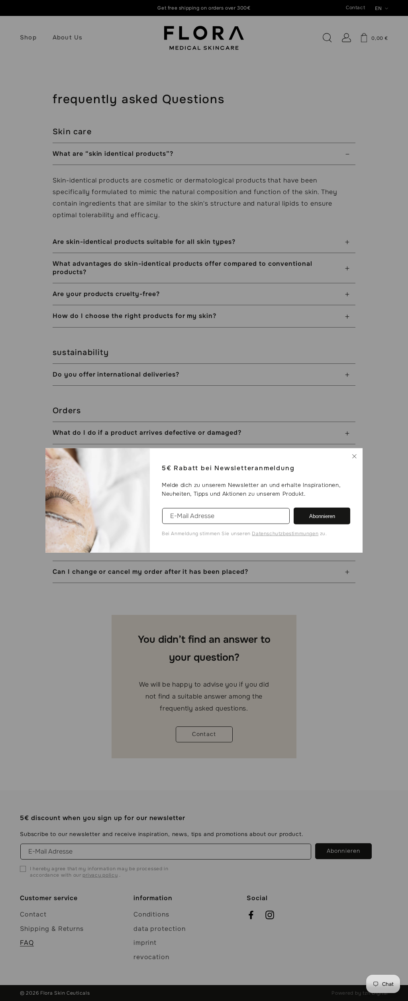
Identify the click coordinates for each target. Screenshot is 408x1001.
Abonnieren (322, 516)
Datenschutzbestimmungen (285, 533)
